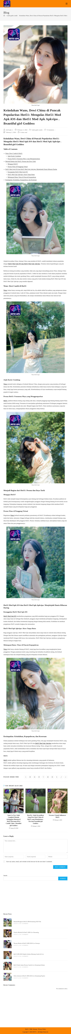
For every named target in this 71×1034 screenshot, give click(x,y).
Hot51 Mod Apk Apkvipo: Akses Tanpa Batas (21, 174)
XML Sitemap (33, 1029)
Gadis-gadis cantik (37, 130)
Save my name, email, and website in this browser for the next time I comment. (29, 861)
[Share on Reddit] (52, 777)
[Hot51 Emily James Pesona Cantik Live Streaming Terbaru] (8, 966)
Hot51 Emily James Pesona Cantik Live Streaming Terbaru (29, 965)
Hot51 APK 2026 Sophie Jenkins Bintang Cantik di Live (29, 954)
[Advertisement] (35, 897)
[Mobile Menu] (66, 3)
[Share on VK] (48, 777)
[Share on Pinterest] (34, 777)
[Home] (4, 15)
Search (5, 875)
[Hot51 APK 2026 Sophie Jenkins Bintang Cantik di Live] (8, 955)
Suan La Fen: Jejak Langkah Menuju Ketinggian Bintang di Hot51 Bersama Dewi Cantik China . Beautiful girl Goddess (13, 820)
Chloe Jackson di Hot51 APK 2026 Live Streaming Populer (29, 976)
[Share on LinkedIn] (39, 777)
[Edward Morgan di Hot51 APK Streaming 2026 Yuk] (8, 922)
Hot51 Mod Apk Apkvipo (43, 743)
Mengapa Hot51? (13, 164)
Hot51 (5, 400)
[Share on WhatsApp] (65, 777)
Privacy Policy (42, 1029)
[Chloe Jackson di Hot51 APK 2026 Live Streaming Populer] (8, 977)
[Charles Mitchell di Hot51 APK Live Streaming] (8, 933)
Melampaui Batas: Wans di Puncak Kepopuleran (22, 177)
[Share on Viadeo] (61, 777)
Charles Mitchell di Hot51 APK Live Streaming (26, 932)
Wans (5, 290)
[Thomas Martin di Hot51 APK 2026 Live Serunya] (8, 944)
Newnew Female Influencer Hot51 (57, 816)
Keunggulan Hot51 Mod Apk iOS (18, 172)
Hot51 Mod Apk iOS (10, 616)
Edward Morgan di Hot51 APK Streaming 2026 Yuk (27, 921)
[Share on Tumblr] (57, 777)
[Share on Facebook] (30, 777)
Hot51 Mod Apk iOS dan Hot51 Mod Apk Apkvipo (24, 264)
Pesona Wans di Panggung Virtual (18, 166)
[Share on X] (26, 777)
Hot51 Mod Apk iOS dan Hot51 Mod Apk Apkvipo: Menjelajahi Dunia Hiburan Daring (31, 169)
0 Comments (50, 130)
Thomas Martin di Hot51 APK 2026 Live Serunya (27, 943)
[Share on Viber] (43, 777)
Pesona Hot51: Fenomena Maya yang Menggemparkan (24, 159)
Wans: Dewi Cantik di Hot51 (13, 153)
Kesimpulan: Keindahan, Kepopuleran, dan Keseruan (21, 180)
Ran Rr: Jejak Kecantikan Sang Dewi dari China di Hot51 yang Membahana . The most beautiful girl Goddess (35, 819)
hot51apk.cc (9, 130)
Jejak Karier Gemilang (14, 156)
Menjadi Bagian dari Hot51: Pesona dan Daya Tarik (20, 161)
